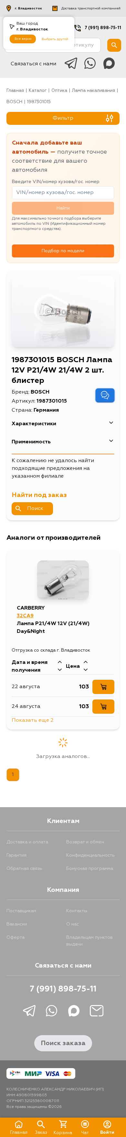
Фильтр (63, 118)
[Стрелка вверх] (60, 662)
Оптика (59, 91)
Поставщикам (21, 911)
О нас (72, 924)
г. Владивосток (28, 8)
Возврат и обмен (85, 842)
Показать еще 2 (33, 720)
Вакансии (16, 924)
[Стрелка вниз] (60, 670)
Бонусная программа (89, 868)
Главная (15, 91)
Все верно (23, 38)
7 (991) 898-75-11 (103, 28)
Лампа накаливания (93, 91)
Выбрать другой (55, 39)
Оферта (15, 937)
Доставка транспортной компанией (91, 8)
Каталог (38, 91)
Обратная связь (24, 868)
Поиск (35, 508)
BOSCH (14, 102)
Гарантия (16, 855)
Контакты (76, 911)
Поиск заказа (63, 1043)
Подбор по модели (63, 251)
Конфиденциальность (90, 855)
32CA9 (25, 616)
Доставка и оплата (27, 842)
